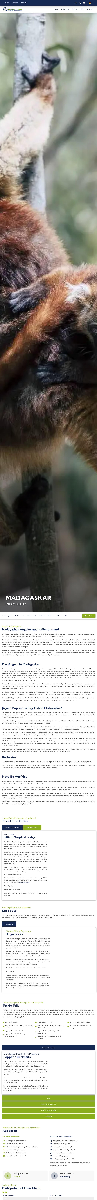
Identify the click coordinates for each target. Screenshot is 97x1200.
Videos (7, 3)
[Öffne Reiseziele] (68, 9)
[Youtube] (84, 3)
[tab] (12, 827)
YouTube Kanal (24, 882)
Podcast (15, 3)
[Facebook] (75, 3)
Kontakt (23, 3)
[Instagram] (80, 3)
